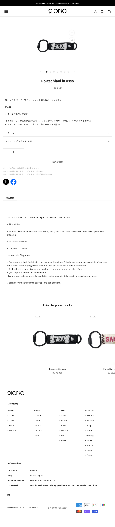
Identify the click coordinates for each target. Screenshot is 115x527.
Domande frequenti (16, 480)
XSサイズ (13, 415)
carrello (33, 470)
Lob (37, 435)
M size (11, 425)
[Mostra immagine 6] (64, 72)
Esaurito (57, 162)
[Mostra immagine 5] (61, 72)
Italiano (32, 507)
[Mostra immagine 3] (54, 72)
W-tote (90, 445)
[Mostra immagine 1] (46, 72)
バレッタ (90, 420)
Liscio (62, 410)
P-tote (89, 455)
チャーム (90, 415)
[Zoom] (71, 32)
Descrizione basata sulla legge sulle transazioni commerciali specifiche (63, 485)
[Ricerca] (102, 11)
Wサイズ (12, 430)
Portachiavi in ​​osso (57, 369)
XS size (38, 415)
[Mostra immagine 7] (68, 72)
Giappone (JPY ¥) (14, 507)
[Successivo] (74, 71)
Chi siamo (12, 470)
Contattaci (12, 485)
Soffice (37, 410)
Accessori (89, 410)
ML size (38, 425)
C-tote (89, 450)
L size (63, 425)
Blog (9, 475)
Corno (63, 440)
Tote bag (89, 435)
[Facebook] (13, 182)
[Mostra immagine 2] (50, 72)
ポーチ (89, 430)
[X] (6, 182)
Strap (89, 425)
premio (10, 410)
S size (11, 420)
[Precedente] (40, 71)
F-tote (89, 440)
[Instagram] (8, 494)
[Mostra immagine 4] (57, 72)
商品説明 (10, 197)
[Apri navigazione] (6, 11)
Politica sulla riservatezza (42, 480)
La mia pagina (36, 475)
